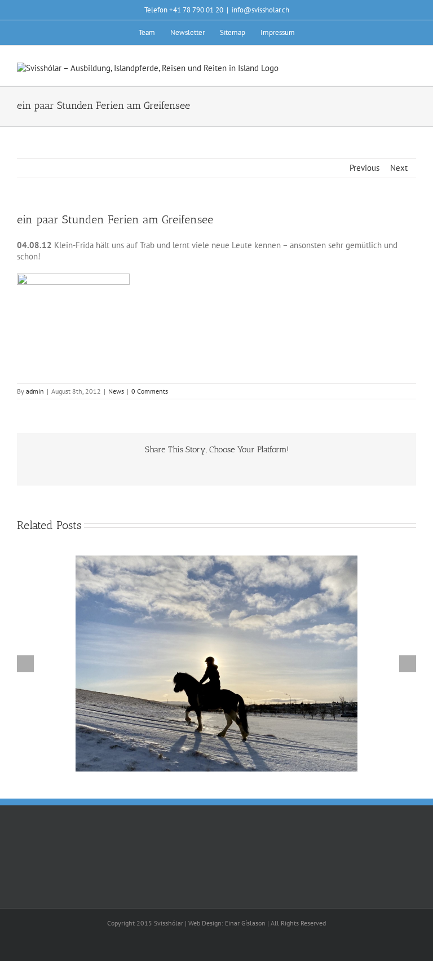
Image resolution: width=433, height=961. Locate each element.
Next (399, 167)
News (116, 391)
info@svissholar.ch (260, 10)
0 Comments (149, 391)
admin (35, 391)
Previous (364, 167)
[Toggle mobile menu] (411, 68)
